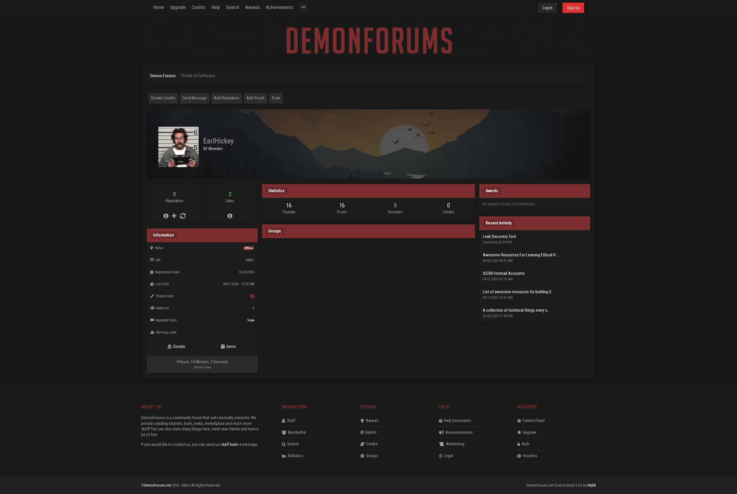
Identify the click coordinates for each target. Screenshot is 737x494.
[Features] (303, 7)
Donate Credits (163, 98)
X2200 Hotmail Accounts (504, 273)
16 (289, 205)
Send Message (195, 98)
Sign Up (573, 7)
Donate (178, 346)
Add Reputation (226, 98)
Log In (547, 7)
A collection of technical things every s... (516, 310)
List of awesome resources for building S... (518, 291)
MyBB (592, 485)
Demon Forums (163, 75)
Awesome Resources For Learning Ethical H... (520, 255)
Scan (276, 98)
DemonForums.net (158, 485)
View (250, 320)
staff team (229, 444)
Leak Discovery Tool (499, 236)
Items (230, 346)
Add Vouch (255, 98)
